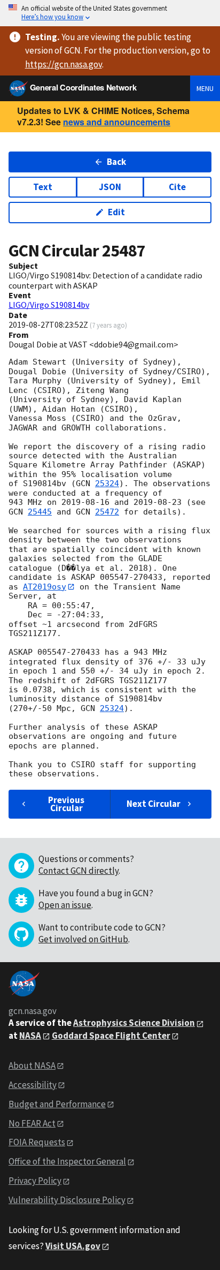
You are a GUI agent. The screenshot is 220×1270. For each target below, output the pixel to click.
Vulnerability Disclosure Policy (67, 1200)
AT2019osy (44, 587)
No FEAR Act (32, 1123)
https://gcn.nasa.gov (63, 64)
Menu (205, 88)
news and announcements (116, 122)
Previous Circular (66, 804)
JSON (110, 187)
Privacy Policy (35, 1180)
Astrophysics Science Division (134, 1023)
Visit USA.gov (72, 1246)
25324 (107, 483)
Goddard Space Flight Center (111, 1035)
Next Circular (153, 804)
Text (42, 187)
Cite (177, 187)
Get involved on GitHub (83, 939)
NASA (30, 1035)
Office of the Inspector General (67, 1161)
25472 (107, 512)
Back (116, 162)
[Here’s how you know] (110, 13)
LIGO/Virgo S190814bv (49, 304)
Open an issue (64, 905)
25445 (40, 512)
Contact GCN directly (78, 870)
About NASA (32, 1065)
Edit (116, 212)
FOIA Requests (37, 1142)
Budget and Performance (57, 1104)
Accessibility (33, 1085)
